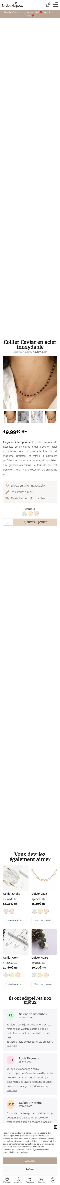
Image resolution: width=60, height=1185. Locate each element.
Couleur (30, 509)
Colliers (27, 352)
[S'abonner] (7, 1179)
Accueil (17, 352)
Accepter (30, 1161)
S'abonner (7, 1182)
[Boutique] (41, 1179)
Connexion (18, 1182)
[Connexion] (18, 1179)
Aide (53, 1182)
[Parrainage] (30, 1179)
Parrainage (30, 1182)
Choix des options (14, 920)
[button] (55, 1127)
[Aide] (52, 1179)
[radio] (24, 513)
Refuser (30, 1169)
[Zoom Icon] (30, 382)
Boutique (41, 1182)
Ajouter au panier (35, 522)
